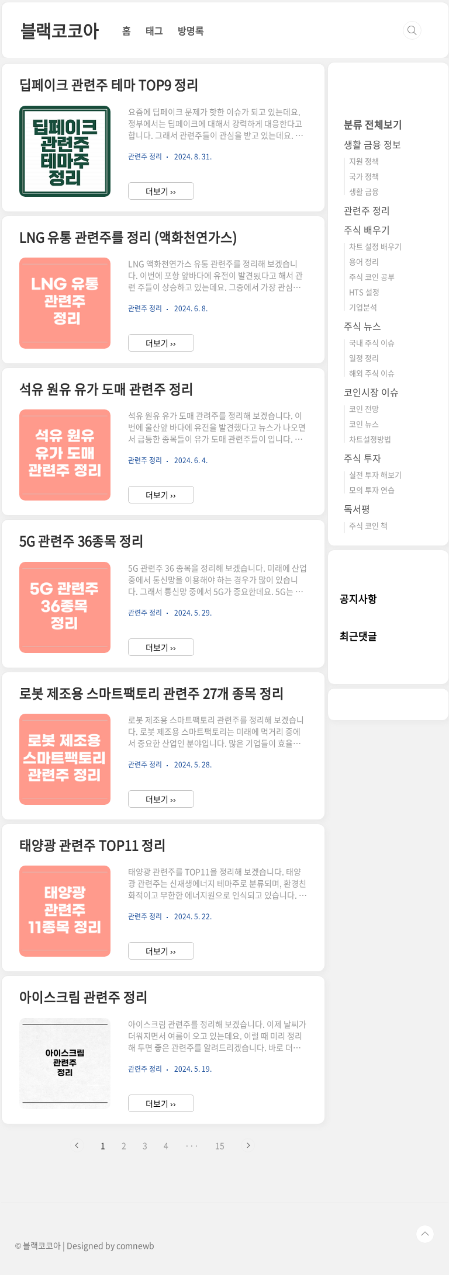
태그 (154, 30)
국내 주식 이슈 (372, 342)
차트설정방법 (370, 438)
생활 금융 (364, 191)
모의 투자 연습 (372, 489)
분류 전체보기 (373, 124)
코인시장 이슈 (371, 392)
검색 (412, 30)
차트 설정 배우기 (375, 246)
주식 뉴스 (362, 326)
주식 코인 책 (368, 525)
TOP (425, 1234)
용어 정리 (364, 261)
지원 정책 (364, 160)
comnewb (135, 1245)
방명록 (191, 30)
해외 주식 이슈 (372, 372)
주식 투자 (362, 458)
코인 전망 (364, 408)
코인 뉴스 (364, 423)
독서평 (357, 509)
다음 (248, 1145)
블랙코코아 (59, 30)
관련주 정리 (367, 210)
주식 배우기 (367, 230)
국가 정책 (364, 176)
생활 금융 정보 (372, 144)
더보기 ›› (161, 191)
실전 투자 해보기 (375, 474)
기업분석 (363, 306)
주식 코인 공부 (372, 276)
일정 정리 (364, 357)
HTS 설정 (364, 291)
